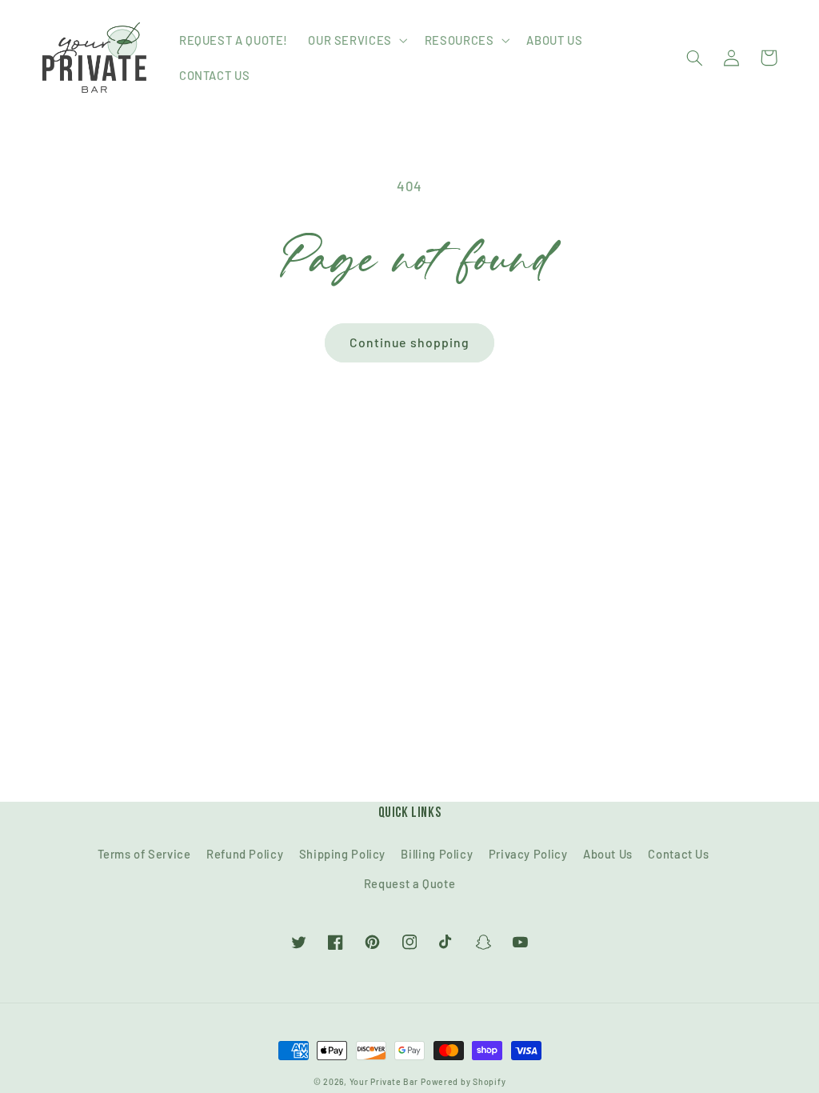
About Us (608, 854)
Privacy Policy (528, 854)
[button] (356, 40)
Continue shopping (409, 342)
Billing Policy (437, 854)
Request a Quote (409, 883)
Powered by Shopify (463, 1081)
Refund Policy (244, 854)
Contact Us (678, 854)
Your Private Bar (384, 1081)
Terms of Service (144, 854)
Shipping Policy (342, 854)
